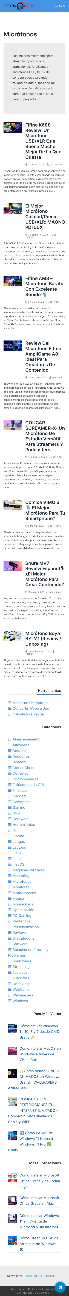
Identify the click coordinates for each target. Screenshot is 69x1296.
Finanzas (19, 790)
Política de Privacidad (41, 1289)
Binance (19, 762)
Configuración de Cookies (32, 1292)
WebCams (20, 989)
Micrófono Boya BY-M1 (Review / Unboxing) (43, 639)
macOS (18, 864)
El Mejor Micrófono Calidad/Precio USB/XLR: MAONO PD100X (45, 216)
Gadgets (19, 796)
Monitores (20, 887)
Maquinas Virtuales (28, 870)
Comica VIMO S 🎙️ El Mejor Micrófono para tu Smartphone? (45, 510)
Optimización (23, 910)
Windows (20, 1001)
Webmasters (22, 995)
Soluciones (21, 961)
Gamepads (21, 802)
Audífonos (21, 756)
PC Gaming (21, 916)
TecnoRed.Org (33, 1275)
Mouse (18, 898)
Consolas (20, 773)
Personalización (25, 927)
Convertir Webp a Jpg (30, 708)
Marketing (20, 876)
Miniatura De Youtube (30, 703)
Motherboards (24, 893)
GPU (16, 813)
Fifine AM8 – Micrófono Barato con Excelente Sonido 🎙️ (44, 286)
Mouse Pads (22, 904)
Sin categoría (23, 938)
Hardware (20, 819)
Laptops (19, 847)
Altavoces (20, 745)
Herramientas (23, 825)
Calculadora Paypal (28, 714)
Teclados (19, 972)
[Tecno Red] (19, 11)
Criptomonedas (25, 779)
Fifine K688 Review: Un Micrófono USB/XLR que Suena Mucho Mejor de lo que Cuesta (43, 141)
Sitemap (49, 1275)
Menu (62, 5)
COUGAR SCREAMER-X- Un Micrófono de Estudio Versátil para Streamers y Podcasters (45, 436)
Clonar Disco (23, 768)
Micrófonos (21, 881)
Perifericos (21, 921)
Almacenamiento (26, 739)
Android (19, 751)
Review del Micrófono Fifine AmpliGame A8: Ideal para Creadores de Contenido (43, 356)
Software (20, 944)
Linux (17, 853)
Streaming (21, 967)
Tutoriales (20, 978)
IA (14, 830)
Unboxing (20, 984)
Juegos (18, 842)
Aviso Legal (17, 1289)
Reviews (19, 932)
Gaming (18, 807)
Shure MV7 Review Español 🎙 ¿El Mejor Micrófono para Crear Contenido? (44, 573)
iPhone (18, 836)
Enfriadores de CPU (28, 785)
